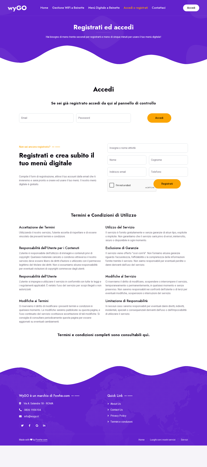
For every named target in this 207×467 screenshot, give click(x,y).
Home (44, 8)
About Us (115, 404)
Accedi (191, 8)
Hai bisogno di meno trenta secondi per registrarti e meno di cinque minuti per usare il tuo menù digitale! (103, 37)
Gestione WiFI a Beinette (68, 8)
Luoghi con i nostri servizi (162, 439)
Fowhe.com (41, 439)
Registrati (167, 184)
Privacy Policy (118, 416)
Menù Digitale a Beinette (104, 8)
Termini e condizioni (121, 422)
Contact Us (116, 410)
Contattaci (158, 8)
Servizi (184, 439)
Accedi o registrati (136, 8)
